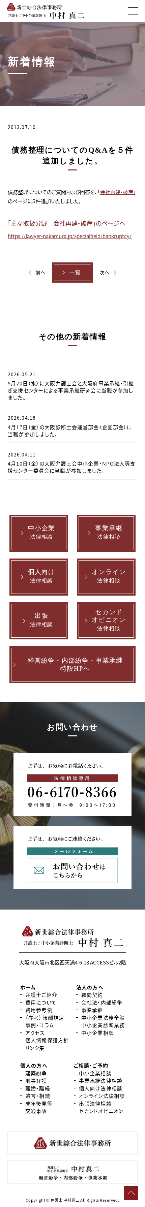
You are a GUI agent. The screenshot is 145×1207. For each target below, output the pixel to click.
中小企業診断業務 (103, 1024)
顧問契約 (92, 994)
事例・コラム (39, 1024)
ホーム (28, 987)
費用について (41, 1002)
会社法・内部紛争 (101, 1002)
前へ (40, 272)
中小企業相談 (97, 1032)
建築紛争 (36, 1073)
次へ (104, 272)
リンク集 (35, 1047)
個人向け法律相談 (100, 1088)
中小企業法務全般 (103, 1017)
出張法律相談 (95, 1103)
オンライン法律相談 (102, 1095)
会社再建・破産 (116, 191)
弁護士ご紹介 (41, 994)
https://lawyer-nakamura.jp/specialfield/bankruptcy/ (70, 236)
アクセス (35, 1032)
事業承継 (92, 1009)
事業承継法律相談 (100, 1080)
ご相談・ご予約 (91, 1065)
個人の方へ (34, 1065)
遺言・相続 (37, 1095)
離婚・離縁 (37, 1088)
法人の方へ (90, 987)
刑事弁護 (36, 1080)
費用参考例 (39, 1009)
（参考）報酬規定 (44, 1017)
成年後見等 (39, 1103)
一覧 (75, 272)
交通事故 (36, 1110)
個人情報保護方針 (47, 1040)
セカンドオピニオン (101, 1110)
